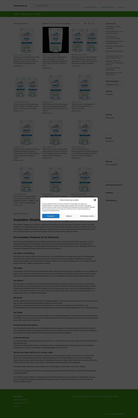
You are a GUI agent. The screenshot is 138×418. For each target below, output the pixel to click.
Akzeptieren (51, 216)
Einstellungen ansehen (87, 216)
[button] (95, 200)
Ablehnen (69, 216)
